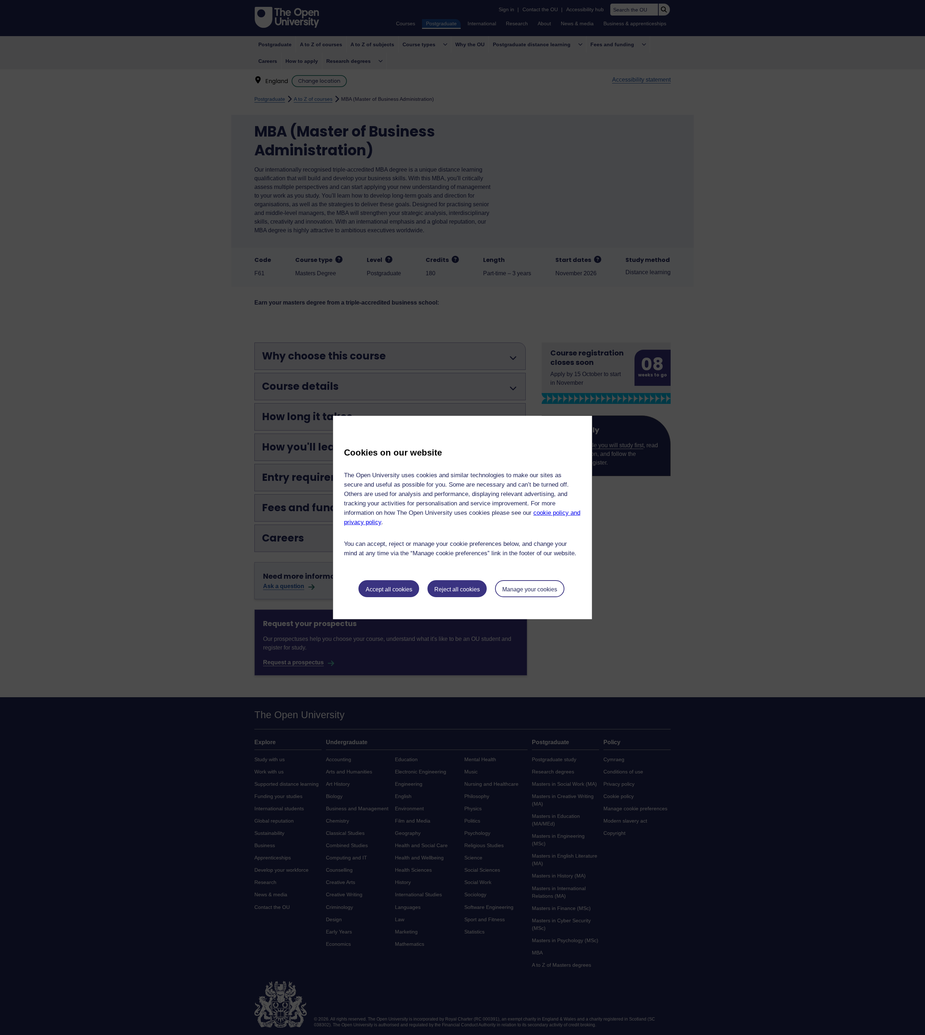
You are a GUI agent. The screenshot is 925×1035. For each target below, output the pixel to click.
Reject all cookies (457, 589)
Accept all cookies (389, 589)
